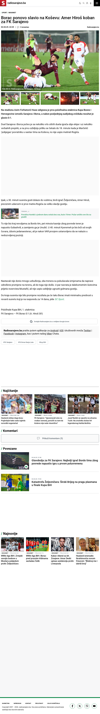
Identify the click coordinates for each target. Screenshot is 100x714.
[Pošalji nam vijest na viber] (87, 706)
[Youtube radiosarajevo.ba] (94, 706)
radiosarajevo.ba (25, 707)
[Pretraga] (83, 3)
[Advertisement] (50, 166)
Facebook (9, 333)
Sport (4, 12)
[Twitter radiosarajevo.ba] (79, 706)
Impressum (17, 703)
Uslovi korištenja (53, 703)
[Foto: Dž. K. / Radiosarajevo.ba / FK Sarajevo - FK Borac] (10, 98)
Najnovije (10, 533)
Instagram (20, 333)
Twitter (87, 330)
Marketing (6, 703)
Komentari (10, 431)
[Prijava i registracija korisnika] (87, 3)
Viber (49, 333)
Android (54, 330)
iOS (61, 330)
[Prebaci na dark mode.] (80, 3)
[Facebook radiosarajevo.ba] (72, 706)
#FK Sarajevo (7, 342)
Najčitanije (10, 391)
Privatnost (39, 703)
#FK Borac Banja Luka (25, 342)
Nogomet (12, 12)
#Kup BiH (42, 342)
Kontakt (28, 703)
